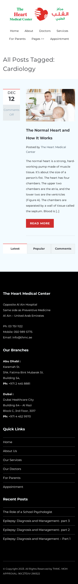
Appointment (59, 39)
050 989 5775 (23, 332)
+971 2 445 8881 (19, 383)
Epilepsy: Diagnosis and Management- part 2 (36, 530)
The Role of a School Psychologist (27, 512)
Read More (40, 223)
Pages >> (38, 39)
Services (62, 31)
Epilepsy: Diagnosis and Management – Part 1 (36, 539)
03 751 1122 (15, 326)
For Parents (17, 39)
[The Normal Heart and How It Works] (50, 105)
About (29, 31)
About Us (10, 451)
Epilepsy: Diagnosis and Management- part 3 (36, 521)
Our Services (12, 460)
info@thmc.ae (22, 337)
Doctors (45, 31)
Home (14, 31)
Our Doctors (12, 469)
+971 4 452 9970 (19, 416)
